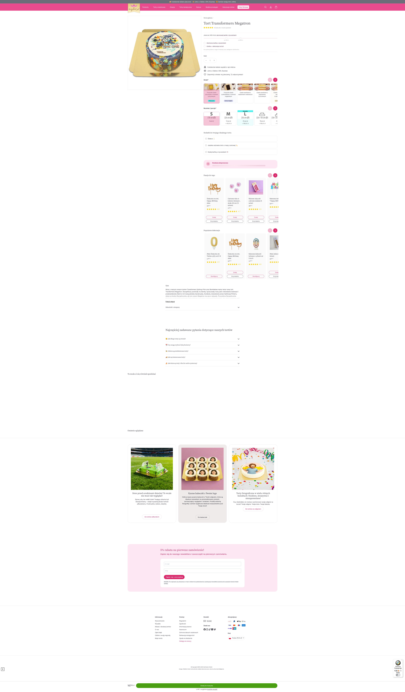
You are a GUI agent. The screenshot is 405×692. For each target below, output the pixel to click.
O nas (157, 629)
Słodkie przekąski (212, 7)
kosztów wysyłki (212, 689)
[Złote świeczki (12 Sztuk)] (277, 250)
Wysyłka (157, 624)
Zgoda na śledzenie (185, 638)
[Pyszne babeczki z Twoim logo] (202, 469)
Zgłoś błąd (158, 632)
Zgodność (182, 624)
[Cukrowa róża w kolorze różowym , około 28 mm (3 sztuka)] (235, 197)
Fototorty (145, 7)
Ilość (205, 56)
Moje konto (158, 638)
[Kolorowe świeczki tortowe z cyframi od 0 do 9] (256, 251)
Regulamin (182, 621)
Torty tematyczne (185, 7)
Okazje (172, 7)
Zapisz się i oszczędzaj (174, 577)
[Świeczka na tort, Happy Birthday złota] (214, 196)
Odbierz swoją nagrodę (162, 635)
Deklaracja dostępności (186, 635)
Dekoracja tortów (228, 7)
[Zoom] (164, 53)
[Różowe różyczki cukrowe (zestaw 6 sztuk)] (256, 196)
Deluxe (198, 7)
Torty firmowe (243, 7)
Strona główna (208, 18)
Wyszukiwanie (159, 621)
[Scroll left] (270, 175)
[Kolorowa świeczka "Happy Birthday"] (277, 194)
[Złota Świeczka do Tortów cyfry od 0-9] (214, 250)
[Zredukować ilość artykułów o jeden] (206, 60)
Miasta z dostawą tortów (163, 626)
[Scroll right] (275, 175)
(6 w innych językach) (225, 28)
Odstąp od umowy (185, 641)
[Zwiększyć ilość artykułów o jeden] (214, 60)
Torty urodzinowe (159, 7)
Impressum (182, 629)
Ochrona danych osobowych (188, 632)
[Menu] (401, 660)
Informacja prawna (185, 626)
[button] (2, 669)
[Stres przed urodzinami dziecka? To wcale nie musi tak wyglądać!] (152, 469)
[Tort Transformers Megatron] (139, 398)
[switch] (398, 675)
